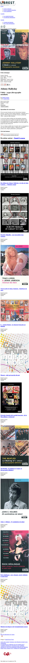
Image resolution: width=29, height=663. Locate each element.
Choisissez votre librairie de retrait (16, 642)
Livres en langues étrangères (9, 10)
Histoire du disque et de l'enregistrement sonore (14, 626)
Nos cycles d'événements (8, 23)
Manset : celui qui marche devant (10, 375)
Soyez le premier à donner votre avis (10, 135)
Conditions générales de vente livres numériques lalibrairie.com (12, 646)
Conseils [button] (2, 13)
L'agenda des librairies (8, 22)
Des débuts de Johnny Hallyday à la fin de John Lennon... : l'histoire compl (14, 183)
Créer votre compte (5, 642)
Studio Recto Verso (9, 639)
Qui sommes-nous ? (20, 644)
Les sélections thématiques (9, 17)
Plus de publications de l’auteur (7, 634)
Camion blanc (6, 98)
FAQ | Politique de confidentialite (18, 648)
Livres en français (7, 8)
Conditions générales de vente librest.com (10, 645)
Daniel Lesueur (5, 97)
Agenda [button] (2, 20)
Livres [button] (2, 6)
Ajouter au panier (4, 106)
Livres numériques (7, 11)
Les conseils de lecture (8, 16)
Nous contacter (7, 648)
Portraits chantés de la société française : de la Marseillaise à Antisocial (14, 416)
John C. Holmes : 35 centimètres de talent (12, 522)
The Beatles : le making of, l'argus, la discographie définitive (11, 469)
